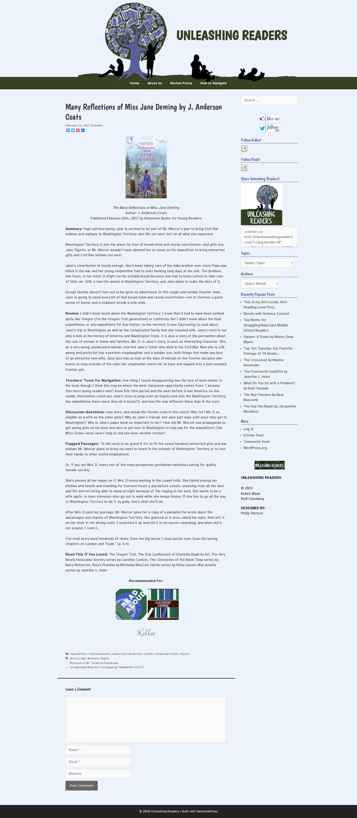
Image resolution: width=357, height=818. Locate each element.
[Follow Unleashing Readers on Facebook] (269, 121)
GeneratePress (207, 811)
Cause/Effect (78, 654)
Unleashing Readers (231, 35)
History (74, 658)
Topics (245, 253)
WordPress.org (255, 448)
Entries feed (253, 435)
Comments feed (256, 442)
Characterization (100, 654)
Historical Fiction (166, 654)
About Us (155, 83)
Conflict (149, 654)
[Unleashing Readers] (261, 224)
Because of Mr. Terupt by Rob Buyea (94, 663)
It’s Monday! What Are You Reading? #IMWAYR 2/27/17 (107, 667)
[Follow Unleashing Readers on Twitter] (269, 131)
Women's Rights (98, 658)
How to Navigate (213, 83)
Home (134, 83)
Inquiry (184, 654)
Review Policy (181, 83)
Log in (248, 429)
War (83, 658)
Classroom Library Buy (127, 654)
